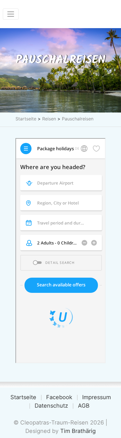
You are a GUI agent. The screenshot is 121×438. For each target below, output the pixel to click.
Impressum (96, 397)
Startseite (25, 119)
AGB (83, 405)
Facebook (59, 397)
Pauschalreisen (77, 119)
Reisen (49, 119)
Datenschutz (51, 405)
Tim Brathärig (78, 431)
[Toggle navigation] (11, 14)
